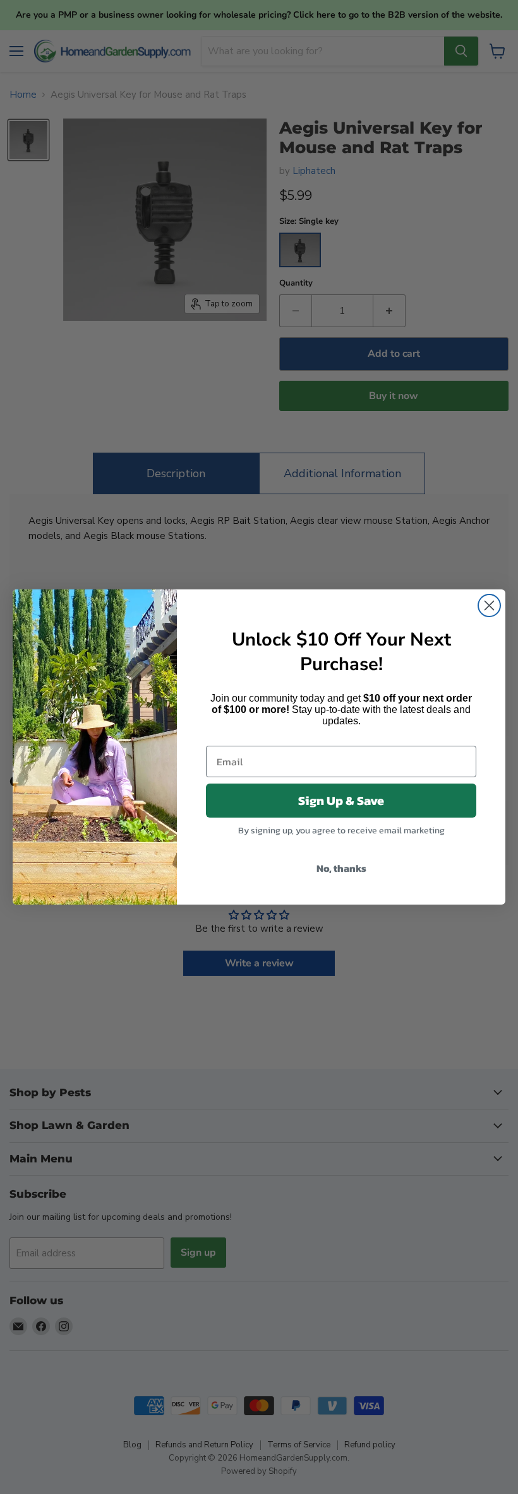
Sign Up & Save (341, 800)
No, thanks (341, 868)
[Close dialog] (489, 605)
